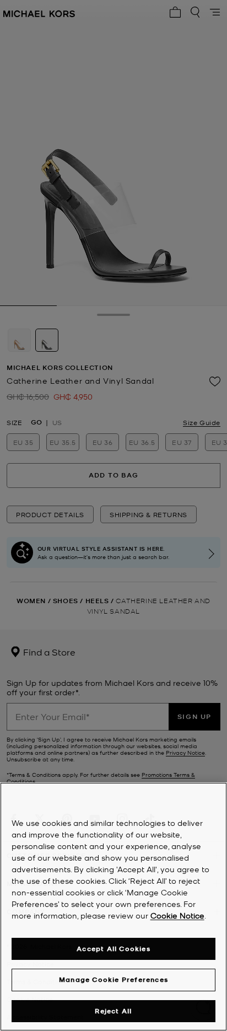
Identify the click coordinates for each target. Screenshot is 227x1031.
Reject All (113, 1011)
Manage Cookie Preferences (113, 979)
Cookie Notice (177, 915)
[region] (113, 906)
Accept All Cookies (113, 948)
